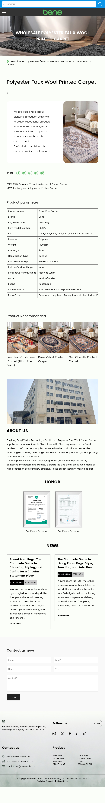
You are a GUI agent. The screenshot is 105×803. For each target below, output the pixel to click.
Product (23, 61)
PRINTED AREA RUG (50, 61)
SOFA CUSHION (85, 764)
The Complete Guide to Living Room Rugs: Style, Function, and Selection (75, 563)
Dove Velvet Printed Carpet (50, 359)
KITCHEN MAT (58, 764)
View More (15, 623)
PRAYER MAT (58, 758)
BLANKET (82, 761)
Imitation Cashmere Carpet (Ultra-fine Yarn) (20, 361)
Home (13, 61)
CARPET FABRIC (85, 758)
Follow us (59, 723)
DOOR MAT (83, 755)
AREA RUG (34, 61)
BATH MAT (57, 761)
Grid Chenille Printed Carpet (82, 359)
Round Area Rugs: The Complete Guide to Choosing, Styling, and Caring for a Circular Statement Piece (26, 567)
